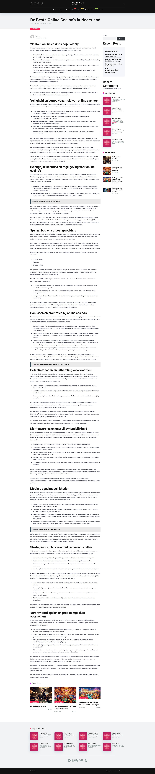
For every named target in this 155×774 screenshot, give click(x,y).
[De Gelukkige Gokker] (41, 695)
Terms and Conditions (120, 770)
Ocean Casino (116, 108)
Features (61, 10)
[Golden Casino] (58, 750)
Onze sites (32, 770)
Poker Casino (116, 733)
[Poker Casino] (107, 740)
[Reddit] (42, 3)
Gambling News (70, 10)
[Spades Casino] (107, 125)
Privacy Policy (109, 770)
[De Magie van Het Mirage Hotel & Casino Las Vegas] (90, 693)
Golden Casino (68, 743)
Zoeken (105, 35)
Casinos (80, 10)
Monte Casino (116, 129)
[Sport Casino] (58, 740)
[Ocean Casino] (107, 115)
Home (54, 10)
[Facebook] (31, 3)
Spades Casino (116, 118)
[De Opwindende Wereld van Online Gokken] (107, 192)
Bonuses (93, 10)
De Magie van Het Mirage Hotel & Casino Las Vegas (89, 703)
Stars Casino (116, 97)
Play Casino (115, 743)
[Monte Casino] (107, 136)
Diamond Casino (117, 139)
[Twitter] (35, 3)
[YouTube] (38, 3)
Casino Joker (78, 3)
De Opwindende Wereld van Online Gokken (113, 65)
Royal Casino (43, 733)
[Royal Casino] (34, 740)
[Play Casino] (107, 750)
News (100, 10)
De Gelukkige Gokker (38, 706)
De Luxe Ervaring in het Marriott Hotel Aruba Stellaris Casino (112, 70)
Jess (38, 36)
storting (114, 122)
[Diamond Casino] (107, 146)
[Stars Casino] (107, 104)
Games (87, 10)
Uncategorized (35, 28)
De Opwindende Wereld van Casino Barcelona (65, 707)
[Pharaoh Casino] (83, 740)
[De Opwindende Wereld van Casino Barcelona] (65, 695)
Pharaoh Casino (93, 733)
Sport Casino (68, 733)
